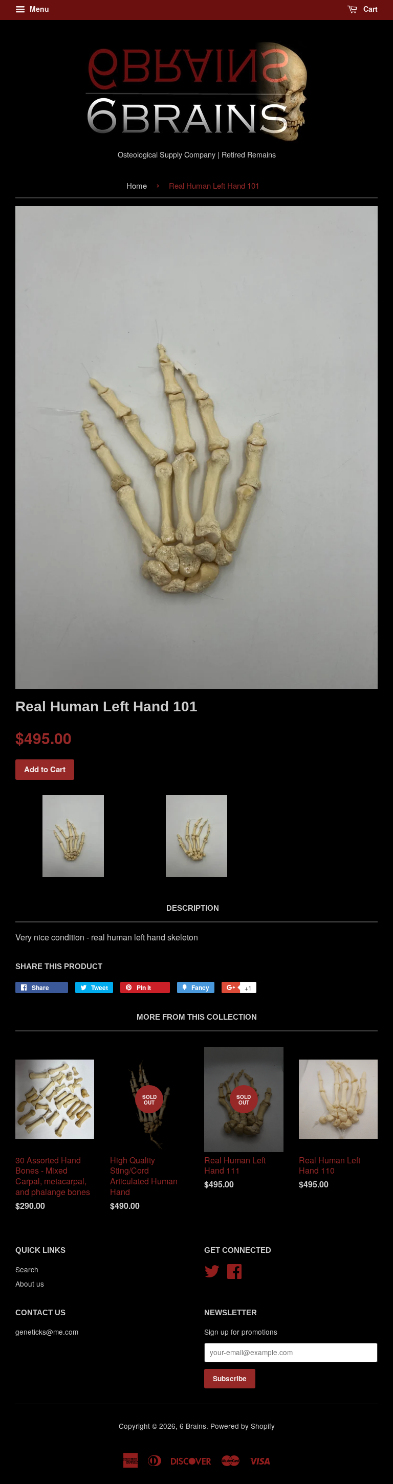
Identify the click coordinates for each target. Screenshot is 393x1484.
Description (192, 908)
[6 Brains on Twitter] (212, 1270)
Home (136, 185)
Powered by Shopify (242, 1426)
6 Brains (193, 1426)
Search (26, 1269)
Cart (369, 9)
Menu (38, 9)
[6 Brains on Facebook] (234, 1270)
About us (29, 1283)
